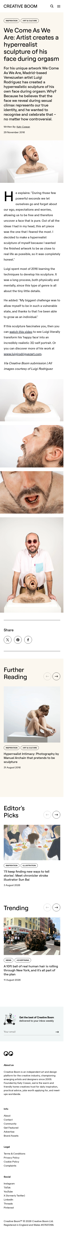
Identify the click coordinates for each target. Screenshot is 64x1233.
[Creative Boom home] (20, 6)
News (8, 951)
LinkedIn (8, 1189)
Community (10, 1114)
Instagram (9, 1173)
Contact (8, 1110)
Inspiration (11, 21)
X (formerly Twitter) (14, 1185)
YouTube (8, 1181)
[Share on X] (7, 637)
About (7, 1106)
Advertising (23, 951)
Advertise (9, 1122)
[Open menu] (56, 6)
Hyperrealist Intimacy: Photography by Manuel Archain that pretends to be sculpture (29, 753)
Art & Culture (30, 21)
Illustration (29, 858)
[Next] (54, 674)
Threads (8, 1194)
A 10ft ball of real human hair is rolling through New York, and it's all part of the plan (31, 961)
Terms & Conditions (14, 1144)
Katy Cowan (23, 133)
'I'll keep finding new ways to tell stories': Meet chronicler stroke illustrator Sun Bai (26, 868)
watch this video (26, 337)
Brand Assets (11, 1126)
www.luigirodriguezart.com (26, 359)
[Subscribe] (55, 1022)
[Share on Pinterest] (18, 637)
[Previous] (45, 674)
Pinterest (9, 1198)
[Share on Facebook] (28, 637)
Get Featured (11, 1118)
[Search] (49, 6)
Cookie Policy (11, 1152)
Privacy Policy (11, 1148)
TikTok (7, 1177)
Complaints (10, 1156)
